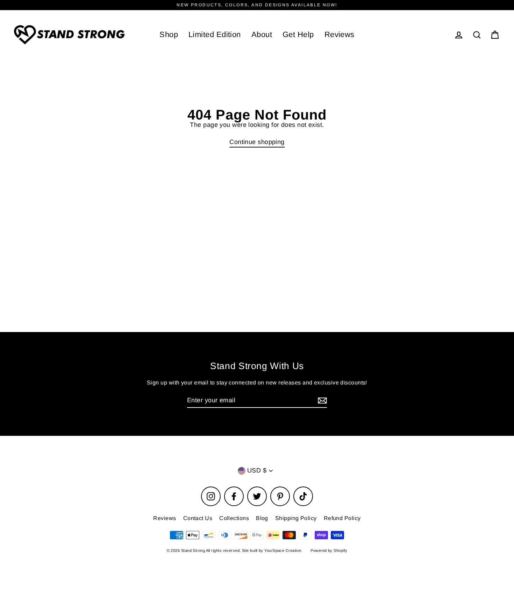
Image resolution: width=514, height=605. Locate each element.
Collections (234, 518)
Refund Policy (342, 518)
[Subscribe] (321, 401)
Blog (262, 518)
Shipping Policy (296, 518)
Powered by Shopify (328, 550)
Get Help (298, 34)
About (261, 34)
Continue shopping (257, 141)
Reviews (339, 34)
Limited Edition (214, 34)
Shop (168, 34)
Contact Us (198, 518)
